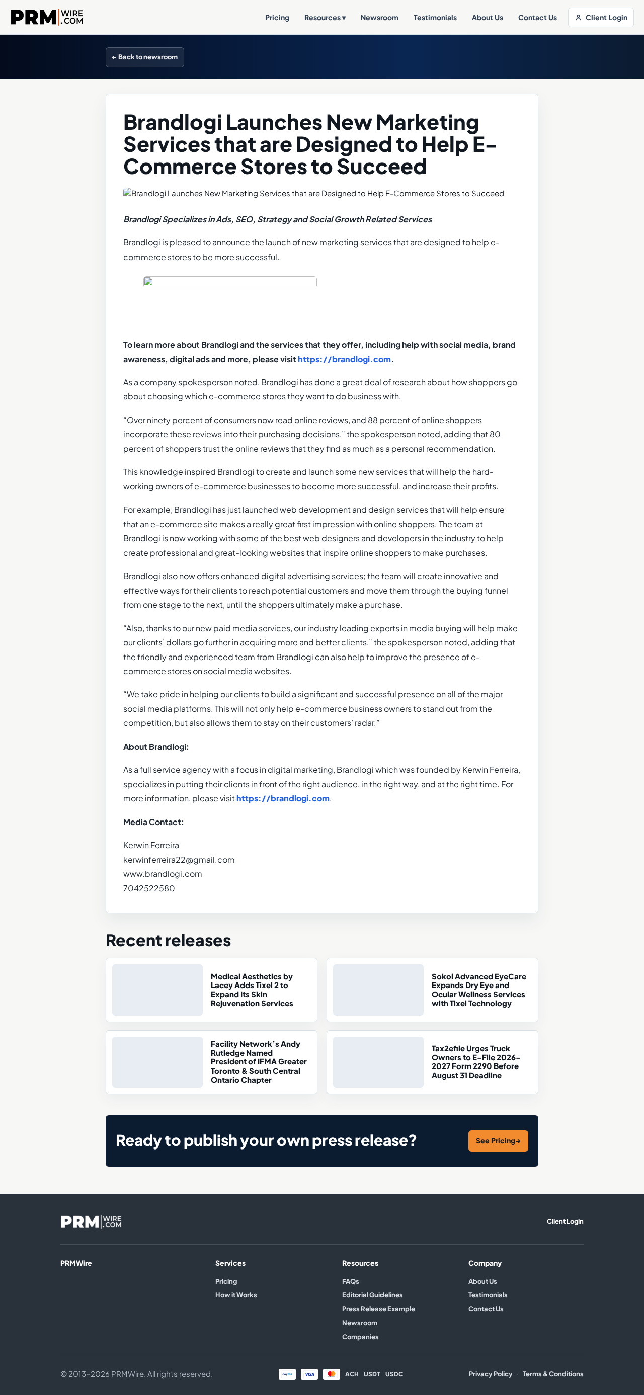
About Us (487, 17)
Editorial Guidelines (372, 1295)
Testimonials (435, 17)
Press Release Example (378, 1309)
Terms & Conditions (553, 1374)
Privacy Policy (491, 1374)
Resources (325, 17)
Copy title (464, 56)
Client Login (606, 17)
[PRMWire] (91, 1222)
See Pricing (498, 1140)
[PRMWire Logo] (47, 17)
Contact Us (537, 17)
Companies (360, 1337)
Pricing (277, 17)
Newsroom (379, 17)
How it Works (236, 1295)
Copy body (514, 56)
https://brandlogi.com (344, 359)
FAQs (350, 1281)
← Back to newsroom (145, 57)
